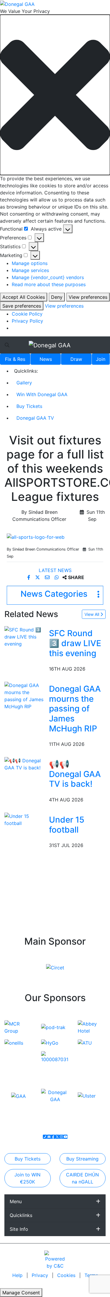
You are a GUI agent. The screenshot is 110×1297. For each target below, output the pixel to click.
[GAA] (18, 1095)
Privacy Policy (27, 321)
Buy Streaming (82, 1159)
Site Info (19, 1229)
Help (18, 1275)
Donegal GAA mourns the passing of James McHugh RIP (75, 708)
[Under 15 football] (25, 819)
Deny (56, 297)
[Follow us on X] (57, 1137)
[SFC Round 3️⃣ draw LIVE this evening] (25, 636)
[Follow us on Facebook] (53, 1137)
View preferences (88, 297)
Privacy (41, 1275)
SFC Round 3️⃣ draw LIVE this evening (75, 643)
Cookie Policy (27, 314)
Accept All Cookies (23, 297)
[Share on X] (38, 577)
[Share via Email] (48, 577)
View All (92, 614)
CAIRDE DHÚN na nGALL (82, 1178)
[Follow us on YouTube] (65, 1137)
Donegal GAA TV (35, 418)
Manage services (30, 270)
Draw (76, 359)
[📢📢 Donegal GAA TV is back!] (25, 764)
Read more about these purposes (49, 284)
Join (100, 359)
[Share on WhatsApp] (57, 577)
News (46, 359)
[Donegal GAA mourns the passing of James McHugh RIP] (25, 695)
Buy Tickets (29, 406)
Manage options (30, 263)
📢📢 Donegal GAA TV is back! (75, 774)
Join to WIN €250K (27, 1178)
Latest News (55, 570)
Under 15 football (66, 825)
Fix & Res (15, 359)
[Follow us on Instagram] (61, 1137)
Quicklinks (21, 1215)
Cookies (66, 1275)
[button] (55, 95)
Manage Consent (21, 1293)
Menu (16, 1201)
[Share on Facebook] (29, 577)
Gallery (24, 383)
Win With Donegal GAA (41, 394)
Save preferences (21, 306)
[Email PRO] (49, 1137)
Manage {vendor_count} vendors (48, 277)
